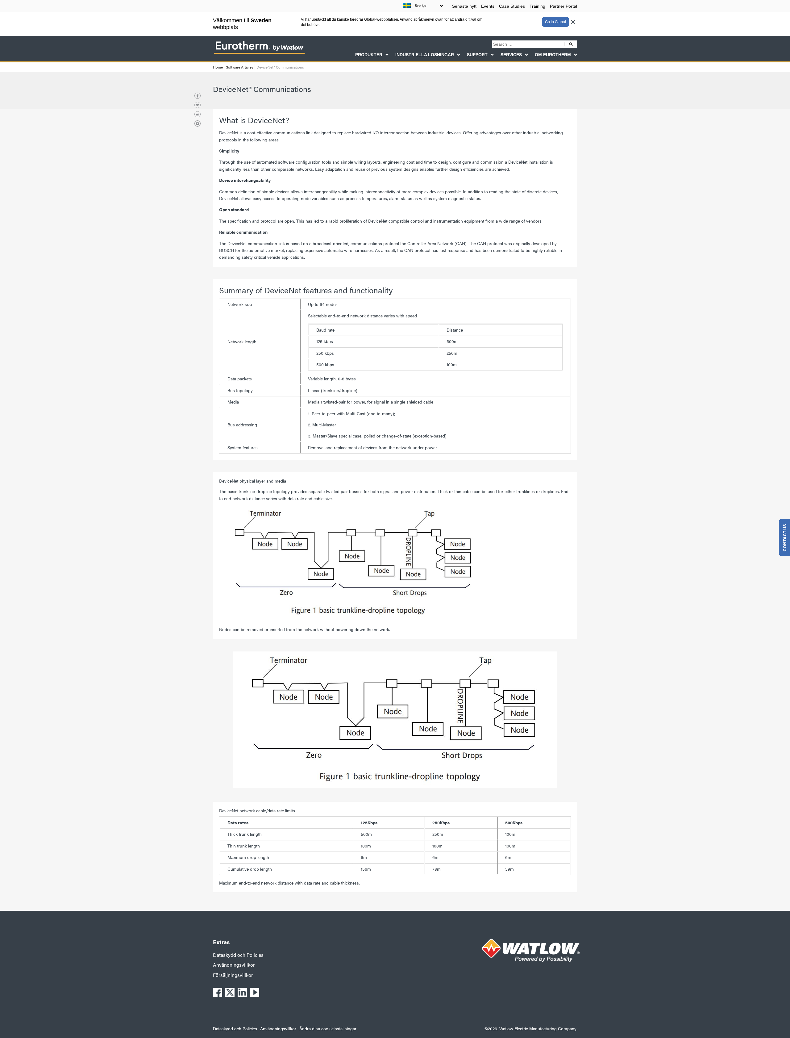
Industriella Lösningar (424, 54)
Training (537, 6)
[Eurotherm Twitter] (197, 105)
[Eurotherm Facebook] (197, 95)
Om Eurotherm (553, 54)
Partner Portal (563, 6)
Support (477, 54)
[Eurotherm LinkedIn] (197, 114)
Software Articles (239, 67)
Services (511, 54)
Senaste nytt (464, 6)
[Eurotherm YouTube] (197, 123)
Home (218, 67)
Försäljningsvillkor (233, 974)
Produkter (368, 54)
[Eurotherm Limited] (259, 53)
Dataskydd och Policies (238, 954)
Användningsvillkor (234, 964)
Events (487, 6)
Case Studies (512, 6)
